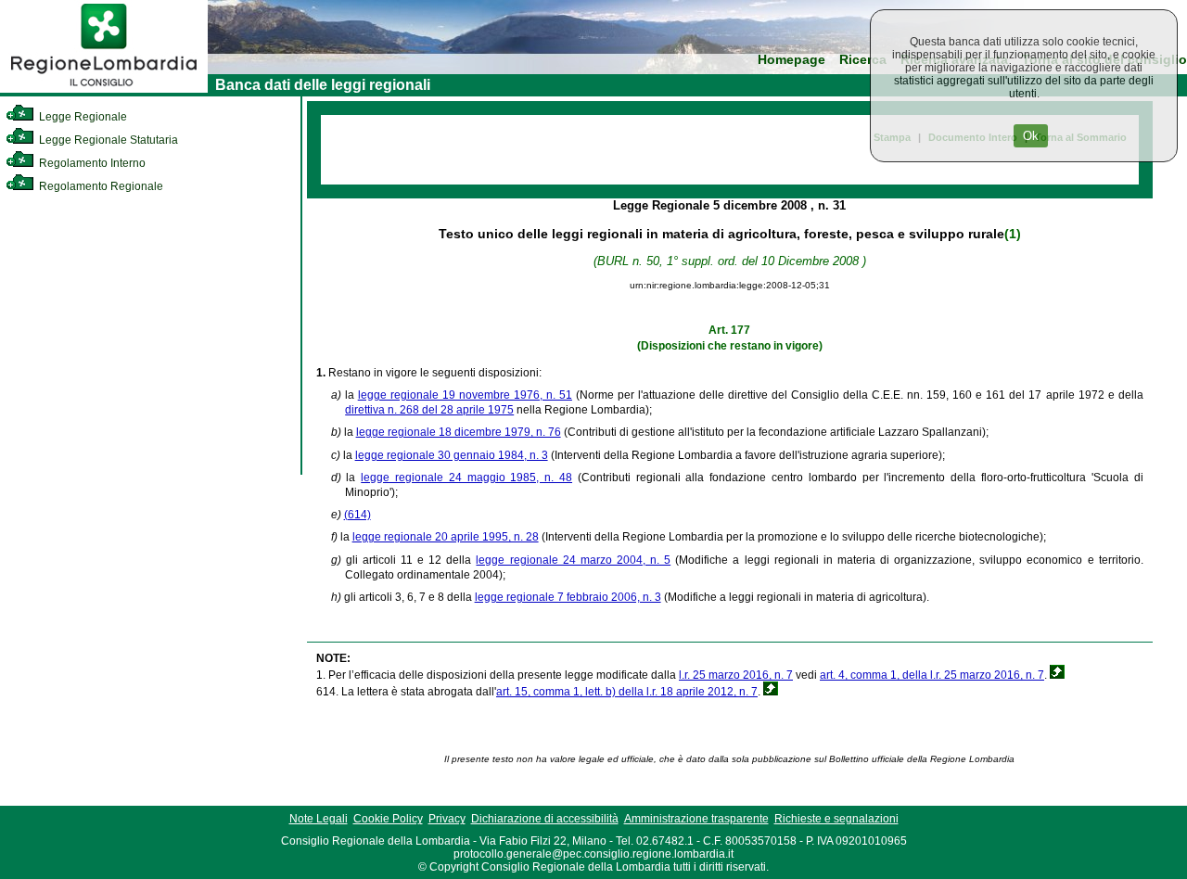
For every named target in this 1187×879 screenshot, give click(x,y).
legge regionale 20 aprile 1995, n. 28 (445, 536)
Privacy (447, 818)
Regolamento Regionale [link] (99, 186)
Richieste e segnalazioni (836, 818)
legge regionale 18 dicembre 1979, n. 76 (458, 432)
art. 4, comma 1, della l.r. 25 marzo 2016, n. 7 (932, 675)
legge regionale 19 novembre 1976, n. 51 (465, 395)
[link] (104, 89)
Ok (1031, 136)
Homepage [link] (791, 60)
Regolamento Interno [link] (91, 163)
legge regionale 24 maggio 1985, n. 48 (466, 477)
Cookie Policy (388, 818)
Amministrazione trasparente (696, 818)
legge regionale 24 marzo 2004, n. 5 (573, 560)
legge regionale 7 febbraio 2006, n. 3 (568, 597)
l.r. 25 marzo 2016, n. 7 (736, 675)
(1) (1012, 233)
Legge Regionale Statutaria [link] (107, 140)
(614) (357, 514)
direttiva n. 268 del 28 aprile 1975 (429, 409)
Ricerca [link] (863, 60)
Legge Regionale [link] (81, 116)
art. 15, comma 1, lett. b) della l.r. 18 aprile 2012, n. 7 (627, 691)
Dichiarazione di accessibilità (545, 818)
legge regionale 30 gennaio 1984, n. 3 (451, 455)
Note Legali (318, 818)
